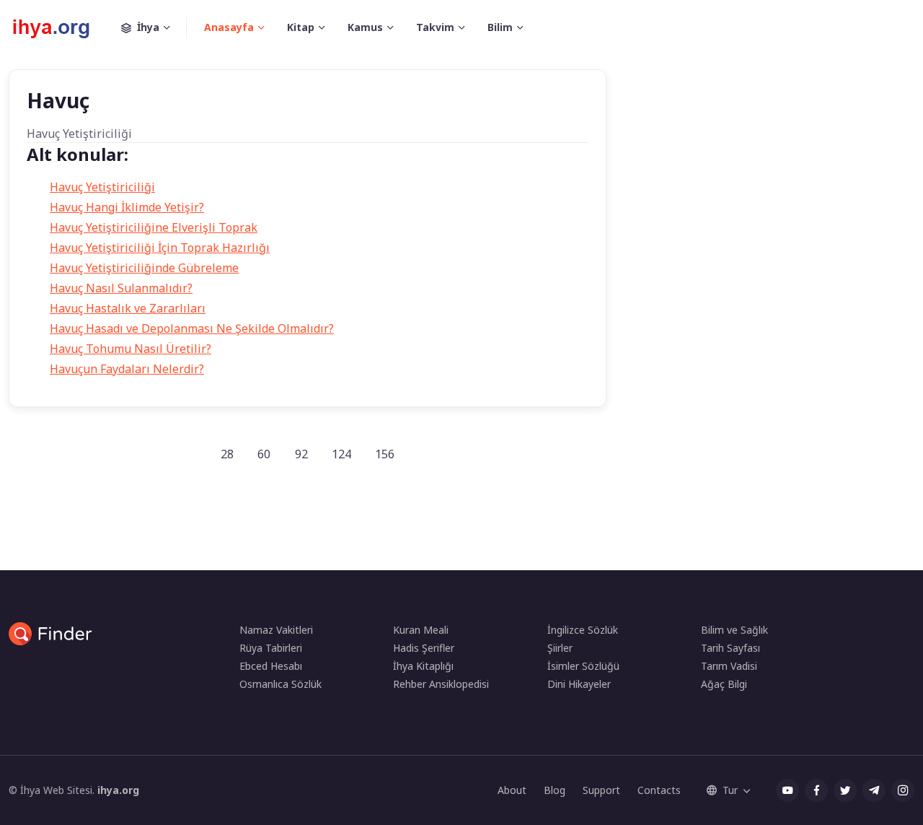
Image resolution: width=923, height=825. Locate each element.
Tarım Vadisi (729, 666)
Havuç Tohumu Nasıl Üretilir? (130, 349)
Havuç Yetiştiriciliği (102, 187)
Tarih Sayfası (730, 648)
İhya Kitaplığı (423, 666)
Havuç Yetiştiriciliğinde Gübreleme (144, 268)
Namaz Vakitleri (276, 630)
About (512, 790)
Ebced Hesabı (270, 666)
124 (341, 454)
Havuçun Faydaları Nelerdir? (127, 369)
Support (601, 790)
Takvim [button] (435, 27)
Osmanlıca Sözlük (280, 684)
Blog (554, 790)
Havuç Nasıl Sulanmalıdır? (121, 288)
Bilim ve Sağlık (734, 630)
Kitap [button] (300, 27)
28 (227, 454)
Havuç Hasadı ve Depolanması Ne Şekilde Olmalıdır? (192, 328)
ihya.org (118, 790)
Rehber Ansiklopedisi (441, 684)
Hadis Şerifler (423, 648)
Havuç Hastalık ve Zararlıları (128, 308)
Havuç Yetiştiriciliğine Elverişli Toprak (153, 227)
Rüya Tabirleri (270, 648)
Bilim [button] (500, 27)
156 (384, 454)
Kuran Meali (421, 630)
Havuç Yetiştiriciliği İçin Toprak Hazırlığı (160, 248)
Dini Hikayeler (579, 684)
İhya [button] (148, 27)
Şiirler (560, 648)
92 (301, 454)
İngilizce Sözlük (582, 630)
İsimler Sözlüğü (583, 666)
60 (263, 454)
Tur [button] (730, 790)
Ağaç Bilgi (724, 684)
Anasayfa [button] (229, 27)
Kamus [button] (365, 27)
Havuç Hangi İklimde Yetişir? (127, 207)
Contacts (659, 790)
